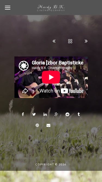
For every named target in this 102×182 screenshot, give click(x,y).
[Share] (23, 114)
